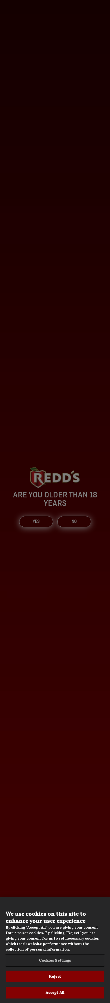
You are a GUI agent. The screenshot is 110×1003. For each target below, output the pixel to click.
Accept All (55, 992)
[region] (55, 950)
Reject (55, 976)
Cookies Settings (55, 960)
